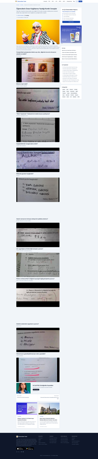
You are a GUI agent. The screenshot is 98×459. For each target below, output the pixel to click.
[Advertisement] (37, 210)
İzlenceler (71, 89)
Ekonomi (64, 96)
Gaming (64, 91)
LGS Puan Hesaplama (64, 441)
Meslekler (74, 96)
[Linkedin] (23, 451)
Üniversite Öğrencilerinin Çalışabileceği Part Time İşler (49, 398)
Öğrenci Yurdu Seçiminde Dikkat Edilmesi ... (70, 58)
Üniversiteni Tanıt (21, 1)
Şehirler (64, 89)
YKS (49, 1)
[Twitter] (18, 451)
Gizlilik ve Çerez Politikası (43, 444)
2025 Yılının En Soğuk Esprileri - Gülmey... (69, 56)
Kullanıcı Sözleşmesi (42, 442)
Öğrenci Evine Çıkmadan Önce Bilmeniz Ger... (71, 81)
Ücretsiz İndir (71, 21)
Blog (74, 1)
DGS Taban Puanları (53, 442)
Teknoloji (64, 93)
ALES (64, 1)
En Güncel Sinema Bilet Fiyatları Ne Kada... (69, 54)
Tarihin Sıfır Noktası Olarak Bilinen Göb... (69, 52)
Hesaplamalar (69, 1)
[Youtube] (21, 451)
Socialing (19, 416)
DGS (53, 1)
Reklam (73, 439)
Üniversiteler (72, 91)
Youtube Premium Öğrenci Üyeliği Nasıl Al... (70, 70)
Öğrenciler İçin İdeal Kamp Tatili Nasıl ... (69, 50)
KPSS (60, 1)
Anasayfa (45, 1)
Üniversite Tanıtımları (75, 444)
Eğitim (77, 91)
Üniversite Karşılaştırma (76, 441)
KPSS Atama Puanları (53, 439)
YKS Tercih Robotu (75, 442)
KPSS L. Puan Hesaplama (65, 442)
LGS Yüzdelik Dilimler (53, 441)
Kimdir (68, 96)
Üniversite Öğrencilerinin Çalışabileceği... (70, 68)
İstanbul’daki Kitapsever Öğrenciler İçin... (70, 76)
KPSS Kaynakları (36, 389)
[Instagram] (16, 451)
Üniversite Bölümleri (74, 93)
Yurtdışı (67, 91)
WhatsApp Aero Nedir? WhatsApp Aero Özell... (71, 80)
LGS (56, 1)
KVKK (39, 441)
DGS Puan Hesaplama (64, 439)
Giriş (77, 1)
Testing (68, 93)
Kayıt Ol (80, 1)
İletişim (40, 439)
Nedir (67, 89)
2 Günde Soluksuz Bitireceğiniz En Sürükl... (70, 75)
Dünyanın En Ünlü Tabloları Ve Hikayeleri (70, 78)
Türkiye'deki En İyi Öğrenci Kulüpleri (69, 73)
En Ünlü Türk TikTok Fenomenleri (23, 397)
